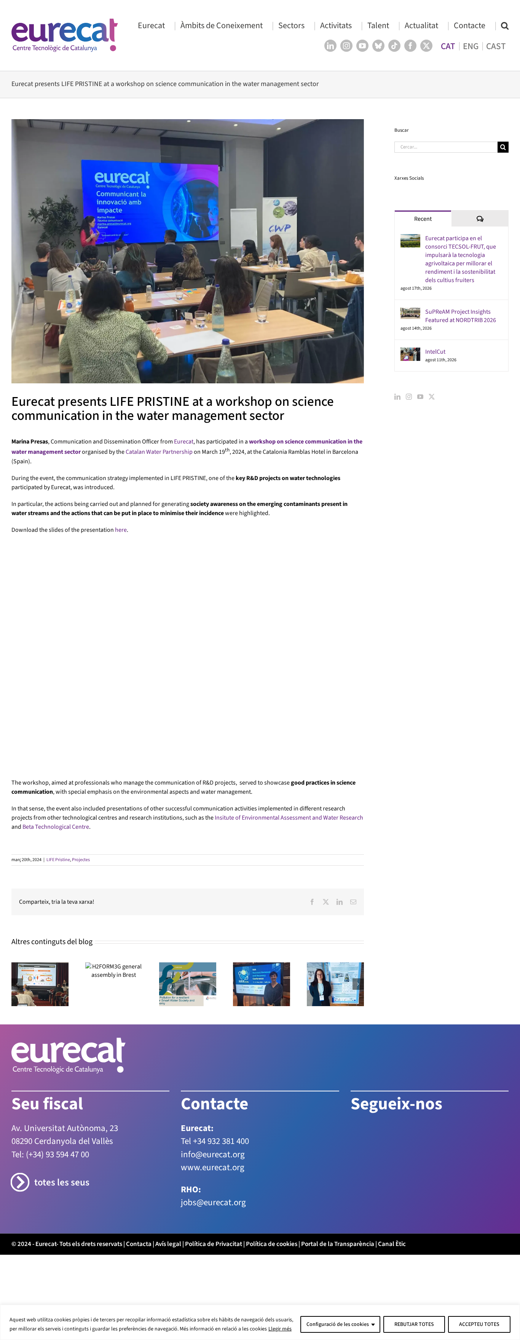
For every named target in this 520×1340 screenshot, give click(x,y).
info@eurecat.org (213, 932)
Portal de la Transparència (337, 1021)
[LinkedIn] (397, 397)
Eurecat (183, 441)
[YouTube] (420, 397)
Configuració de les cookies (337, 1324)
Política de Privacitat (213, 1021)
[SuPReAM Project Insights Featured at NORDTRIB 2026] (410, 312)
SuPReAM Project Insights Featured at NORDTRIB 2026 (460, 316)
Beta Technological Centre (55, 604)
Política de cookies (271, 1021)
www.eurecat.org (212, 945)
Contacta (139, 1021)
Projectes (81, 637)
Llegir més (280, 1329)
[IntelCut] (410, 352)
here (121, 530)
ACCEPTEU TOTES (479, 1324)
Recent (423, 219)
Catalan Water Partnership (159, 452)
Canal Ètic (392, 1021)
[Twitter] (432, 397)
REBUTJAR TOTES (414, 1324)
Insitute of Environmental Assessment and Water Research (289, 595)
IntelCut (435, 352)
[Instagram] (409, 397)
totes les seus (61, 960)
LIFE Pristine (58, 637)
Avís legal (168, 1021)
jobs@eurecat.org (213, 980)
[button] (505, 25)
